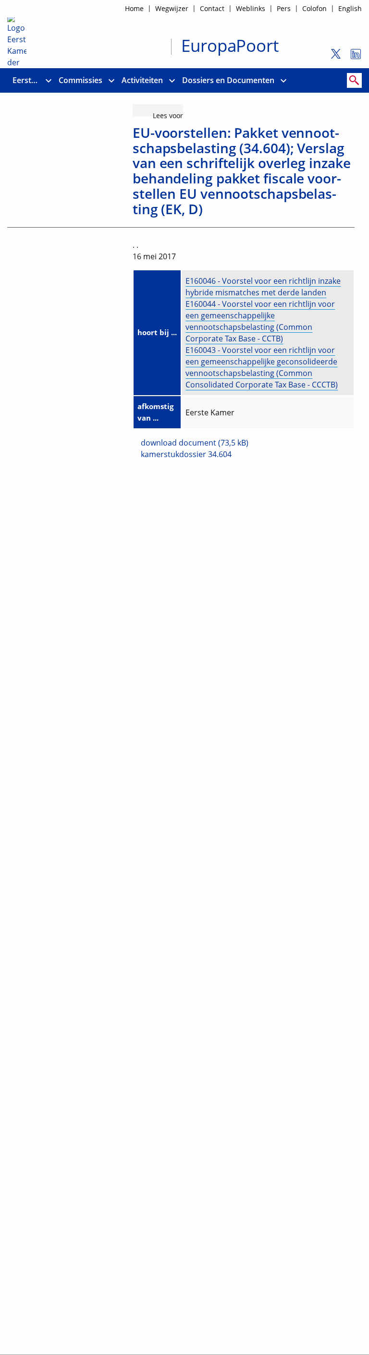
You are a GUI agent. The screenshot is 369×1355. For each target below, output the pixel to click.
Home (134, 8)
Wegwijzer (171, 8)
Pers (284, 8)
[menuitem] (26, 80)
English (350, 8)
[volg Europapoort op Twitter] (332, 58)
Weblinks (250, 8)
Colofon (314, 8)
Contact (212, 8)
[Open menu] (48, 80)
